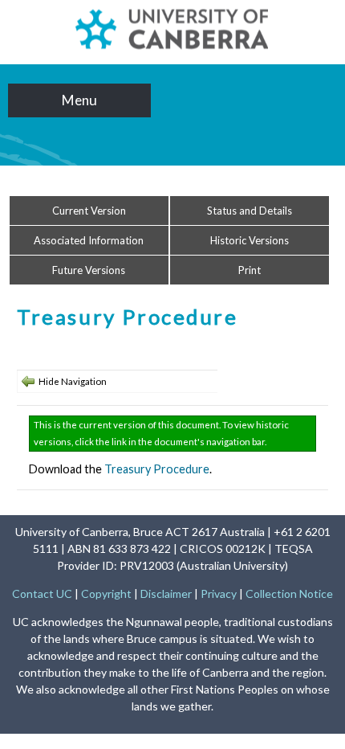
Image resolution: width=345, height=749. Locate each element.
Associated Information (89, 240)
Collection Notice (289, 593)
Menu (79, 100)
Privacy (219, 593)
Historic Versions (249, 240)
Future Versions (88, 270)
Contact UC (42, 593)
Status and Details (249, 210)
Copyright (106, 593)
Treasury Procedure (156, 469)
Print (249, 270)
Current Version (89, 210)
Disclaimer (166, 593)
